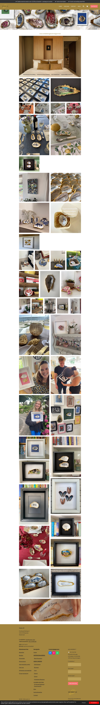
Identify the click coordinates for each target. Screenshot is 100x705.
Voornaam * (71, 668)
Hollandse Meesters (39, 679)
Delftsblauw (37, 664)
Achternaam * (71, 675)
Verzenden (22, 658)
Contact (36, 695)
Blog (35, 689)
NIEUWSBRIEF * (72, 649)
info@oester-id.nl (30, 639)
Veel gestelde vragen (24, 664)
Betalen (21, 655)
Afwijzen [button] (84, 702)
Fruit (35, 670)
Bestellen (21, 652)
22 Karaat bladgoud (39, 684)
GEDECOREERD (38, 661)
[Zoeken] (83, 6)
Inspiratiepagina (38, 692)
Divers (35, 676)
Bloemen (36, 667)
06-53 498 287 (32, 641)
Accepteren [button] (94, 702)
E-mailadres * (71, 661)
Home (35, 652)
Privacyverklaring (23, 673)
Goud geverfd (37, 686)
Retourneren (22, 661)
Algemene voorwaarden (25, 670)
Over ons (21, 667)
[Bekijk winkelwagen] (87, 6)
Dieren (36, 673)
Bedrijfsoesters (38, 658)
